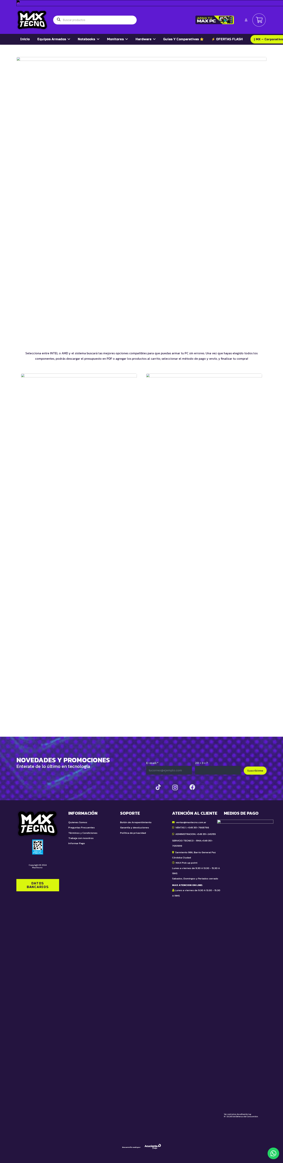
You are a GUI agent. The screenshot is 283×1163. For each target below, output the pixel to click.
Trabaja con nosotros (81, 838)
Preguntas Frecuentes (81, 827)
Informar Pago (76, 843)
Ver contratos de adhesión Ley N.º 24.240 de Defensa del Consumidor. (241, 1115)
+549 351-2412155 (206, 834)
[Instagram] (175, 787)
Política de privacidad (133, 833)
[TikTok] (158, 787)
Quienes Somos (77, 822)
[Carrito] (259, 20)
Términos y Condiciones (82, 833)
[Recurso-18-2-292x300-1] (245, 964)
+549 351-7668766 (198, 827)
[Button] (246, 20)
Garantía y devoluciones (134, 827)
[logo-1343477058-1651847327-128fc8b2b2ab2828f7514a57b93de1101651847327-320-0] (32, 20)
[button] (273, 1153)
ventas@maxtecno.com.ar (191, 822)
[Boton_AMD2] (79, 518)
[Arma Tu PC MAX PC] (214, 20)
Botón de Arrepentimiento (136, 822)
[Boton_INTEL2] (204, 518)
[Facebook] (192, 787)
